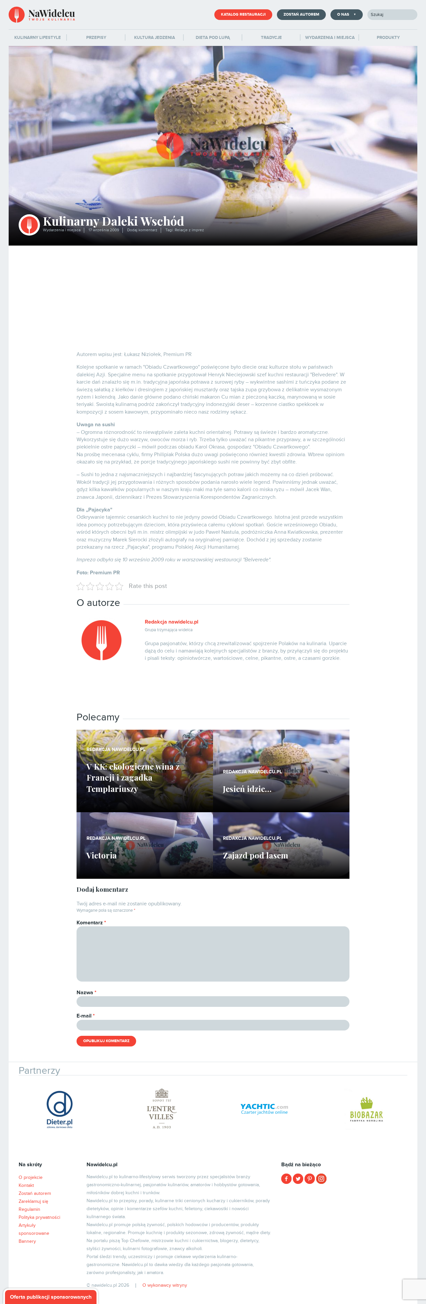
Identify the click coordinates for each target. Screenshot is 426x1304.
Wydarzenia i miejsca (62, 230)
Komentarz (91, 922)
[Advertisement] (213, 295)
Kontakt (26, 1185)
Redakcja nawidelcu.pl (171, 622)
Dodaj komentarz (142, 230)
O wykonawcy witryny (164, 1285)
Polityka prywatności (39, 1217)
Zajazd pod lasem (255, 855)
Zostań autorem (301, 14)
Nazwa (87, 992)
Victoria (102, 855)
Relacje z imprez (189, 230)
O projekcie (31, 1177)
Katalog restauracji (243, 14)
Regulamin (29, 1209)
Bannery (27, 1241)
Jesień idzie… (247, 788)
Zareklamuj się (33, 1201)
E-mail (86, 1016)
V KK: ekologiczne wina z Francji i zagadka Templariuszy (133, 777)
